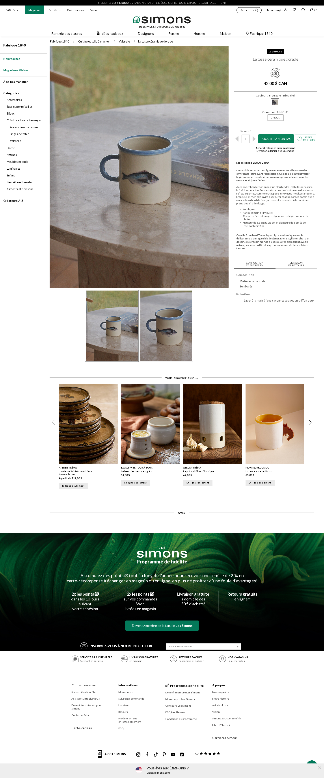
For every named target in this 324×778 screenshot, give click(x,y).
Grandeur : (275, 112)
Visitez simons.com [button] (158, 772)
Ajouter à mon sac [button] (276, 139)
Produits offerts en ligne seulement (130, 720)
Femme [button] (173, 33)
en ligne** (242, 596)
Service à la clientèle (83, 692)
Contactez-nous (83, 685)
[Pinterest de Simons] (164, 754)
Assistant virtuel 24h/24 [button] (85, 698)
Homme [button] (199, 33)
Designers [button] (146, 33)
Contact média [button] (80, 715)
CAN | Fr (10, 10)
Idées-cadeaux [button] (112, 33)
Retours (123, 711)
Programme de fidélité (162, 562)
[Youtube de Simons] (173, 754)
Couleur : (275, 95)
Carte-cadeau (75, 10)
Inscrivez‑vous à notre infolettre (121, 646)
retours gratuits (187, 2)
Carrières (54, 10)
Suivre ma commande (131, 698)
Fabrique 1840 (14, 45)
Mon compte (275, 10)
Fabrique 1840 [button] (261, 33)
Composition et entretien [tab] (254, 264)
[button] (249, 11)
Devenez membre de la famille (162, 626)
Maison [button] (225, 33)
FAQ (121, 728)
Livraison (123, 705)
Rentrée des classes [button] (66, 33)
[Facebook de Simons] (147, 754)
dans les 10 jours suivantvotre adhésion (85, 601)
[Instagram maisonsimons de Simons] (138, 754)
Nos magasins (220, 692)
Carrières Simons (225, 738)
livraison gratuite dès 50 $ (150, 2)
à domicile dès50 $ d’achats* (193, 599)
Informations (128, 685)
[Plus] (254, 138)
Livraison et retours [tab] (296, 264)
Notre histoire (220, 698)
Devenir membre (182, 692)
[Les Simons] (162, 552)
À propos (219, 685)
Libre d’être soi (221, 725)
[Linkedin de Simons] (182, 754)
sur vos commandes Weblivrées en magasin (140, 601)
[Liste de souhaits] (294, 10)
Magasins (34, 10)
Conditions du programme (181, 719)
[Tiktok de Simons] (156, 754)
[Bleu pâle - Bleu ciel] (275, 102)
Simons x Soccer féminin (227, 718)
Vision (94, 10)
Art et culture (220, 705)
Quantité (245, 131)
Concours (178, 705)
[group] (90, 438)
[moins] (237, 138)
